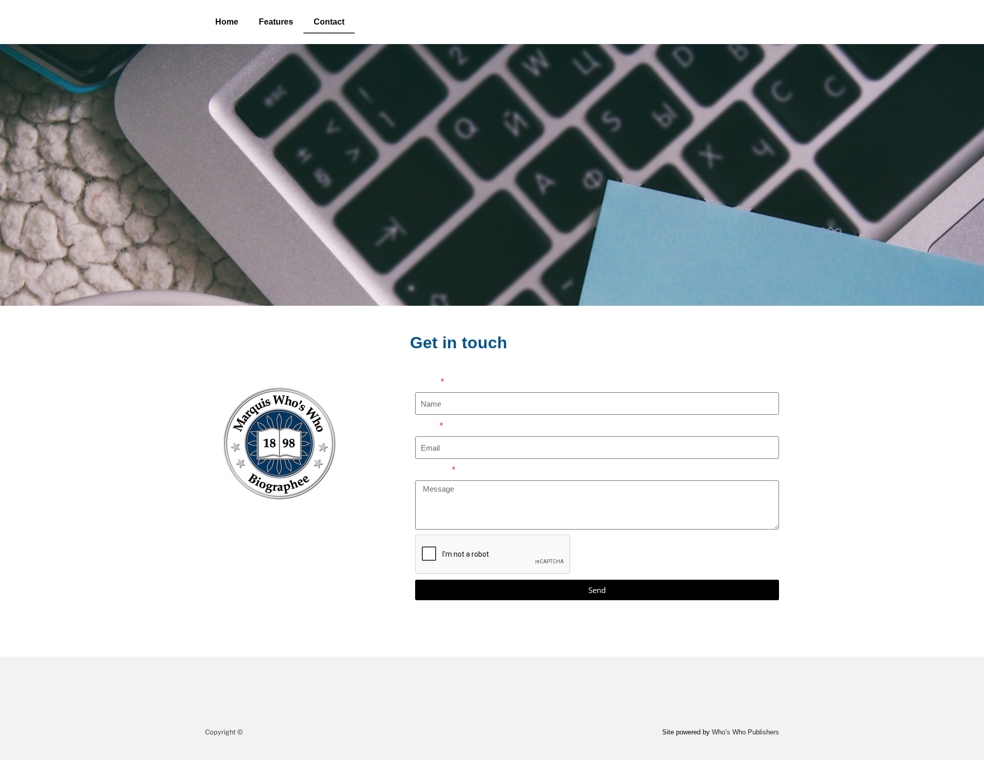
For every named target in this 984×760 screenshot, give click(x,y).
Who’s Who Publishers (745, 732)
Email (426, 425)
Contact (329, 21)
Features (276, 21)
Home (226, 21)
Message (432, 470)
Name (427, 381)
